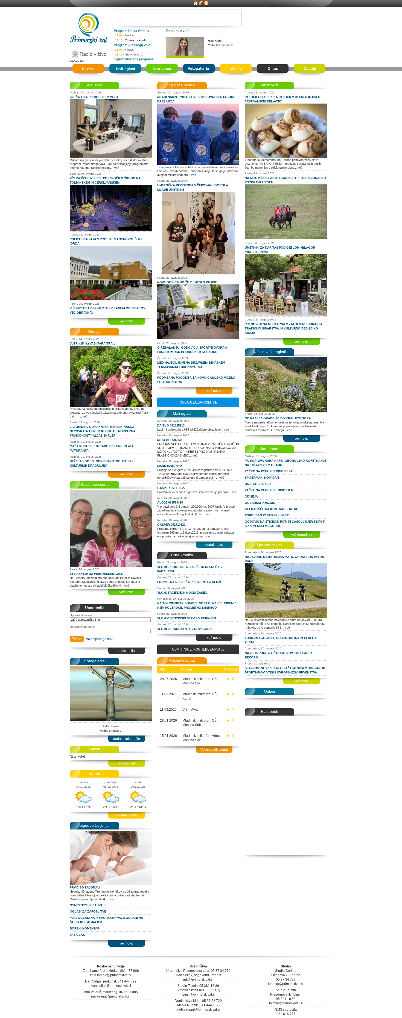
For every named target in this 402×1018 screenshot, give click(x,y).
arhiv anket (126, 763)
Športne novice (269, 545)
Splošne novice (182, 85)
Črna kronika (182, 555)
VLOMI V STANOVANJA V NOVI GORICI (185, 629)
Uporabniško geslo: (82, 626)
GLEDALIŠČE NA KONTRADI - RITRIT (272, 509)
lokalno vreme (126, 815)
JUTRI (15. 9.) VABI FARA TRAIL (92, 343)
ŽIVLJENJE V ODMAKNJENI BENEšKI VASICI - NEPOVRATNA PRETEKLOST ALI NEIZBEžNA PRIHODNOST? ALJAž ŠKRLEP (103, 431)
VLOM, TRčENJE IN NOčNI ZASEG (182, 592)
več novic (126, 321)
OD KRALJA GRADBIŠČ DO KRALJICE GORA (278, 418)
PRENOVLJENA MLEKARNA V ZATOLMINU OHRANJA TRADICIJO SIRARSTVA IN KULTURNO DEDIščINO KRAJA (283, 328)
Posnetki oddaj (182, 660)
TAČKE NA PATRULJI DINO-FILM (268, 471)
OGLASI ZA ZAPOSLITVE (88, 911)
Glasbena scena (94, 484)
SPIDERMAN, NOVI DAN (262, 477)
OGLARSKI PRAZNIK (260, 502)
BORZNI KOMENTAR (85, 928)
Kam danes (269, 448)
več (116, 167)
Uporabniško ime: (81, 615)
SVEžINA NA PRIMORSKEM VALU (94, 97)
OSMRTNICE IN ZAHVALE (88, 905)
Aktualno (94, 85)
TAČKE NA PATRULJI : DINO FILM (269, 490)
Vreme (94, 773)
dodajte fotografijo (126, 739)
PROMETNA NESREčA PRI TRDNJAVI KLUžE (189, 582)
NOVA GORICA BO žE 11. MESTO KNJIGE (187, 282)
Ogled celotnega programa (134, 59)
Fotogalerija (94, 661)
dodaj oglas (214, 545)
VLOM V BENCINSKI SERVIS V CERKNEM (186, 618)
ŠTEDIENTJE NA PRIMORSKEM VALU (96, 573)
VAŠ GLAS (77, 934)
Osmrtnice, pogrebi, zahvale (198, 649)
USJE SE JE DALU (258, 484)
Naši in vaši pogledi (269, 351)
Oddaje (94, 331)
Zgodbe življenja (94, 825)
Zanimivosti (269, 85)
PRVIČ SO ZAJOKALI (85, 887)
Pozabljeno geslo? (99, 639)
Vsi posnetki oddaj (214, 750)
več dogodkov (301, 535)
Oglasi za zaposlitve (198, 402)
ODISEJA (251, 496)
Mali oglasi (182, 413)
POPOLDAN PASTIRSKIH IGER (267, 515)
